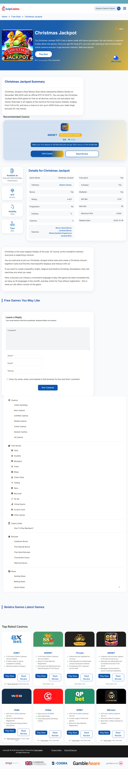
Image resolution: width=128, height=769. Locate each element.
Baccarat (18, 493)
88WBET (48, 653)
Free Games (16, 446)
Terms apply (43, 60)
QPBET (80, 710)
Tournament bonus (21, 557)
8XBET (17, 653)
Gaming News (20, 576)
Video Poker (19, 477)
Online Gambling (21, 405)
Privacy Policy (57, 750)
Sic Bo (16, 499)
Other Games (19, 515)
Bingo (16, 472)
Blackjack (18, 461)
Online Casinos (20, 426)
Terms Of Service (13, 684)
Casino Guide (16, 523)
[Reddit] (120, 2)
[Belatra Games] (116, 59)
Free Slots (16, 16)
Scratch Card (19, 509)
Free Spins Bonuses (22, 552)
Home (4, 16)
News (13, 571)
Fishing (17, 483)
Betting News (19, 581)
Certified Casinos (21, 416)
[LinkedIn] (116, 2)
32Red (48, 710)
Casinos (14, 400)
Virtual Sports (19, 504)
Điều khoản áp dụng (13, 738)
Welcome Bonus (20, 563)
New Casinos (19, 410)
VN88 (16, 710)
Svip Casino (38, 750)
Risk (70, 236)
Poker (16, 466)
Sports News (19, 587)
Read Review (82, 154)
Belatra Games (66, 185)
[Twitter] (106, 2)
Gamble (58, 233)
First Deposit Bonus (22, 547)
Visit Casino (47, 153)
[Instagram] (113, 2)
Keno (16, 488)
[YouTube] (109, 2)
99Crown (111, 710)
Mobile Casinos (20, 421)
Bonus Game (61, 228)
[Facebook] (102, 2)
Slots (16, 450)
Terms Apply (76, 740)
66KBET (111, 653)
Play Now (43, 54)
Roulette (17, 456)
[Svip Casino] (10, 8)
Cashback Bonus (21, 541)
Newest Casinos (20, 432)
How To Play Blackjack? (24, 528)
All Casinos (18, 437)
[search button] (118, 8)
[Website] (123, 2)
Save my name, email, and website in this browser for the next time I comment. (44, 379)
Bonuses (14, 536)
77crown (80, 653)
